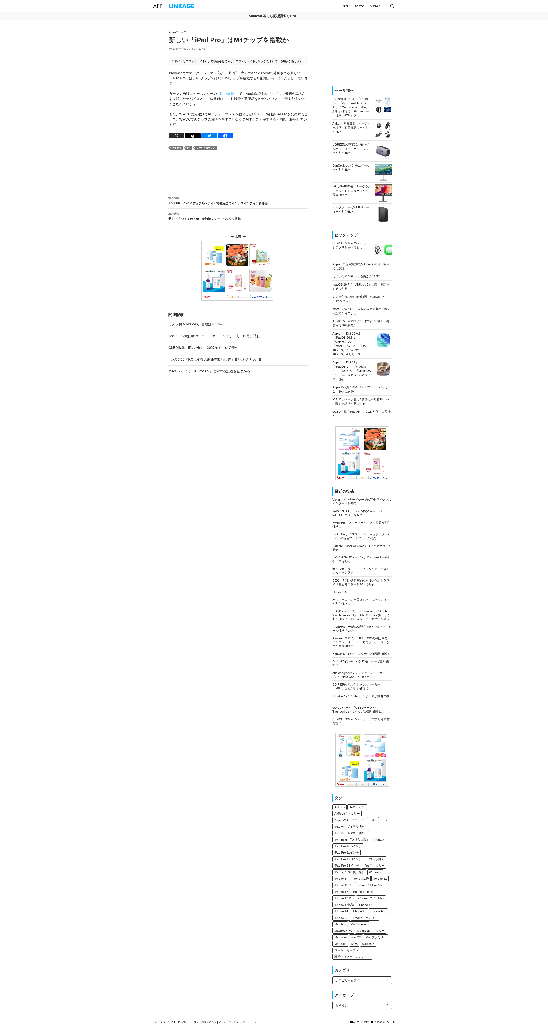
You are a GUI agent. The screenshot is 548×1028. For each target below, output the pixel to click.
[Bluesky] (209, 135)
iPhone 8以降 (360, 878)
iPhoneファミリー (365, 917)
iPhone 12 (341, 891)
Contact (359, 5)
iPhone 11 (380, 878)
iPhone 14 (341, 911)
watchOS (368, 943)
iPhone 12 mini (363, 891)
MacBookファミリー (371, 930)
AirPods (339, 807)
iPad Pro (176, 147)
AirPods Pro (357, 807)
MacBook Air (359, 924)
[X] (176, 135)
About (345, 5)
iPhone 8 (340, 878)
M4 (188, 147)
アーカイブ (225, 1022)
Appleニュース (177, 32)
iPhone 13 (365, 904)
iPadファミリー (374, 865)
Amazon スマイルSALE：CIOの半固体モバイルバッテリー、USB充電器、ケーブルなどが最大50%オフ (361, 642)
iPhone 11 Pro (343, 885)
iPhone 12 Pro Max (371, 898)
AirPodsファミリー (347, 813)
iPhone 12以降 (344, 904)
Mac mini (340, 937)
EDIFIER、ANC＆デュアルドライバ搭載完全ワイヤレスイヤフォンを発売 (218, 201)
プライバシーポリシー (246, 1022)
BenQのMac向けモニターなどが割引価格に (361, 653)
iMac (374, 820)
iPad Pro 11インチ (346, 852)
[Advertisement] (238, 171)
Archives (375, 5)
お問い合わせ (209, 1022)
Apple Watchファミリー (350, 820)
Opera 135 (339, 592)
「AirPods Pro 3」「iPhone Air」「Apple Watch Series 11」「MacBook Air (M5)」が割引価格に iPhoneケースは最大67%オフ (361, 615)
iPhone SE (341, 917)
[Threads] (193, 135)
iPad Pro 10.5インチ (348, 846)
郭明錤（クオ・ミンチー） (352, 956)
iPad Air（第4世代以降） (350, 833)
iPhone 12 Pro (344, 898)
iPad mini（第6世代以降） (351, 839)
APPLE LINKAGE (178, 1022)
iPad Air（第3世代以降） (350, 826)
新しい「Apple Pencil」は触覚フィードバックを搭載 (204, 216)
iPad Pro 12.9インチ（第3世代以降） (359, 859)
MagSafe (340, 943)
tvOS (354, 943)
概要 (196, 1022)
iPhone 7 (375, 872)
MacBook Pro (343, 930)
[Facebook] (225, 135)
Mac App (340, 924)
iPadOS (379, 839)
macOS (356, 937)
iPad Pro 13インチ (346, 865)
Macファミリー (376, 937)
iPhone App (378, 911)
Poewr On (227, 93)
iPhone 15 (359, 911)
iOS (384, 820)
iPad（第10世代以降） (349, 872)
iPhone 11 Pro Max (371, 885)
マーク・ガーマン (205, 147)
